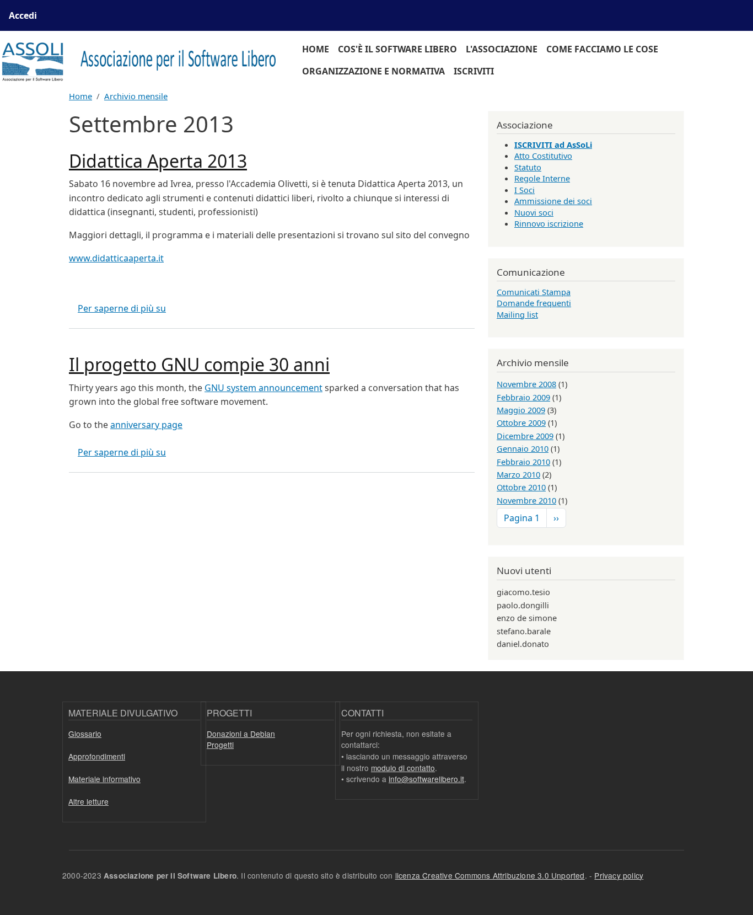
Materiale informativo (104, 778)
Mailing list (517, 314)
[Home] (144, 60)
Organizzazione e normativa (373, 71)
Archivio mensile (136, 95)
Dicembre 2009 (525, 435)
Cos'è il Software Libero (397, 49)
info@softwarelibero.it (426, 778)
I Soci (524, 189)
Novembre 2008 (526, 383)
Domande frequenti (534, 302)
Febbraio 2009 (523, 397)
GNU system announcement (263, 388)
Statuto (527, 167)
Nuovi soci (533, 212)
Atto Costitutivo (543, 155)
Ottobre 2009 (521, 422)
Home (315, 49)
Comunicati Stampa (534, 291)
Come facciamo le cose (602, 49)
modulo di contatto (403, 767)
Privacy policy (618, 875)
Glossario (84, 733)
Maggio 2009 (521, 409)
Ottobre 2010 (521, 487)
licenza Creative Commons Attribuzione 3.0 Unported (490, 875)
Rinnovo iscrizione (548, 223)
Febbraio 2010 (523, 461)
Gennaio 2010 (522, 448)
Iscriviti (474, 71)
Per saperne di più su (122, 308)
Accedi (23, 15)
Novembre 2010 (526, 500)
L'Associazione (501, 49)
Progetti (220, 744)
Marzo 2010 (518, 474)
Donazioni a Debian (241, 733)
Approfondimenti (96, 756)
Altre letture (88, 801)
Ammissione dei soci (553, 200)
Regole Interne (542, 178)
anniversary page (146, 425)
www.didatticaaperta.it (116, 258)
